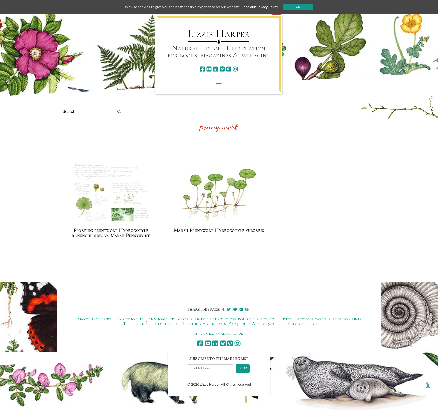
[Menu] (219, 81)
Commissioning (128, 319)
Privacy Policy (302, 323)
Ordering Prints (345, 319)
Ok (298, 7)
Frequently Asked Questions (256, 323)
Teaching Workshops (204, 323)
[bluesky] (222, 69)
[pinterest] (228, 69)
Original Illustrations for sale (222, 319)
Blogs (182, 319)
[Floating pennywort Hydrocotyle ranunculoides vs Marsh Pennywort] (111, 193)
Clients (284, 319)
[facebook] (202, 69)
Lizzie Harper (219, 33)
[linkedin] (215, 69)
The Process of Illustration (151, 323)
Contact (265, 319)
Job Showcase (160, 319)
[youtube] (209, 69)
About (83, 319)
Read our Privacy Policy (259, 7)
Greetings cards (310, 319)
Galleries (101, 319)
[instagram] (235, 69)
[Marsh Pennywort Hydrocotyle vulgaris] (219, 194)
